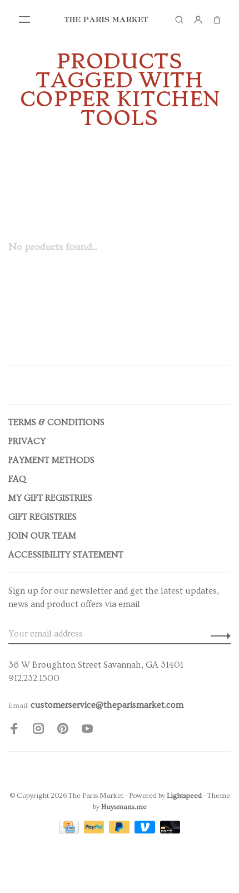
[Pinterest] (62, 731)
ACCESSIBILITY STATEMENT (65, 555)
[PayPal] (95, 831)
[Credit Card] (70, 831)
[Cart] (217, 19)
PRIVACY (27, 441)
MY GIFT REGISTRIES (50, 498)
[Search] (179, 19)
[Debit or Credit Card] (170, 831)
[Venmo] (146, 831)
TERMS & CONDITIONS (56, 422)
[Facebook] (13, 731)
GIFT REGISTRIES (42, 517)
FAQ (17, 479)
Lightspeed (184, 796)
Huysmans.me (124, 807)
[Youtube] (87, 731)
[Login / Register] (198, 19)
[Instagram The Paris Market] (38, 731)
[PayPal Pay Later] (120, 831)
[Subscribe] (218, 633)
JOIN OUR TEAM (42, 536)
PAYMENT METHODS (51, 460)
